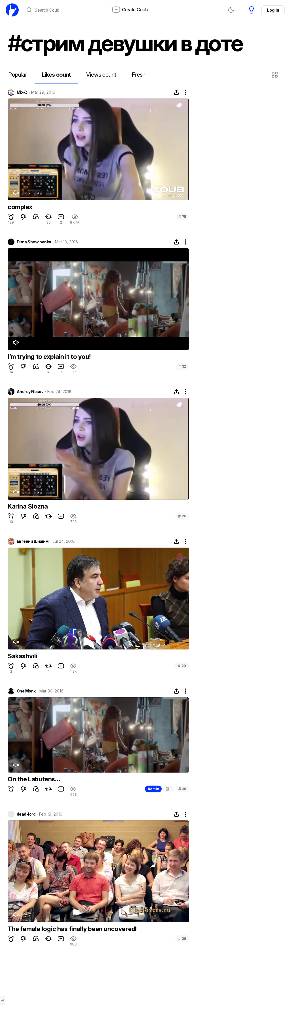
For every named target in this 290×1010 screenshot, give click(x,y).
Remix (153, 789)
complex (20, 207)
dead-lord (26, 814)
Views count (101, 74)
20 (182, 665)
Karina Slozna (28, 506)
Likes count (56, 74)
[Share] (176, 92)
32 (182, 366)
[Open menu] (2, 1000)
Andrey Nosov (30, 392)
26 (182, 516)
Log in (273, 10)
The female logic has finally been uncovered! (72, 928)
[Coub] (12, 9)
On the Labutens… (34, 779)
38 (182, 788)
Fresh (139, 74)
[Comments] (36, 216)
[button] (275, 74)
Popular (17, 74)
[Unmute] (16, 193)
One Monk (26, 691)
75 (182, 216)
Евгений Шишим (33, 541)
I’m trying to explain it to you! (49, 356)
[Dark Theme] (231, 9)
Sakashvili (22, 656)
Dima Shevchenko (34, 242)
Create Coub (135, 9)
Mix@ (22, 92)
